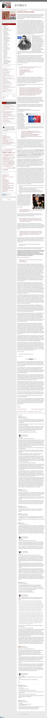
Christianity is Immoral (5, 136)
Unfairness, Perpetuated (6, 182)
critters (3, 155)
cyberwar (7, 155)
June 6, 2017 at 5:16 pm (24, 596)
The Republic (4, 138)
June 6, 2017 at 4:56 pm (24, 583)
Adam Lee (10, 85)
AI (6, 149)
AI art (8, 149)
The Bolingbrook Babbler (7, 61)
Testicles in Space (5, 189)
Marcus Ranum (23, 435)
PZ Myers (9, 74)
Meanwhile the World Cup (7, 107)
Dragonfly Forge (5, 157)
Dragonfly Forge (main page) (6, 137)
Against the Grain (6, 27)
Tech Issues (11, 0)
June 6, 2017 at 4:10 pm (24, 524)
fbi (4, 158)
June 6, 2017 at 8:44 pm (24, 701)
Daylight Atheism (6, 33)
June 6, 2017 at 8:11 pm (24, 674)
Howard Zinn (11, 158)
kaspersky (30, 133)
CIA (11, 152)
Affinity (4, 26)
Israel (13, 158)
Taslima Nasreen (6, 59)
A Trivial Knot (5, 25)
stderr (43, 14)
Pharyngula (5, 52)
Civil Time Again (4, 88)
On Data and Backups (5, 180)
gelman (32, 361)
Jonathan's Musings (6, 44)
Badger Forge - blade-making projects (8, 187)
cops (5, 154)
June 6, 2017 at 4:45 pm (24, 552)
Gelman (19, 599)
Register (4, 97)
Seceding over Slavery (5, 174)
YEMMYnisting (5, 63)
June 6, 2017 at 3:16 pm (24, 507)
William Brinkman (13, 87)
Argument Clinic (4, 175)
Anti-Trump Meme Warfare (7, 121)
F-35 (13, 157)
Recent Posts (18, 0)
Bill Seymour (5, 31)
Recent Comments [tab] (9, 102)
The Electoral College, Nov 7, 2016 (7, 188)
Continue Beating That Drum (22, 10)
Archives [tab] (14, 102)
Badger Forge (4, 135)
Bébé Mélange (9, 82)
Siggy (9, 72)
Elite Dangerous (10, 157)
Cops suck (9, 154)
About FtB (3, 0)
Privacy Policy (7, 0)
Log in (3, 98)
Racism (13, 161)
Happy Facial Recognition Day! (7, 114)
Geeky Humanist (5, 39)
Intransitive (5, 43)
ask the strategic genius (5, 150)
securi (39, 391)
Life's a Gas (5, 45)
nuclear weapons (5, 161)
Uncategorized (32, 411)
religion (3, 162)
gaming (7, 158)
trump (7, 166)
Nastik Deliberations (6, 49)
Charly (8, 80)
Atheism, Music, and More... (7, 30)
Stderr (4, 58)
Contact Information (5, 140)
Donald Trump (11, 155)
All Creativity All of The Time (7, 104)
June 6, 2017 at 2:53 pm (24, 436)
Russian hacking (6, 162)
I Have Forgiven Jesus (6, 40)
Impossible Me (5, 42)
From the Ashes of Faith (7, 38)
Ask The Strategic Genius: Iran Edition (8, 106)
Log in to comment (38, 411)
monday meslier (5, 159)
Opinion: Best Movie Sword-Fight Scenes (37, 10)
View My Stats (9, 194)
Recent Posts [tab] (4, 102)
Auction (10, 150)
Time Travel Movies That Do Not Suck (8, 139)
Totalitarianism (4, 166)
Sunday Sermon (11, 163)
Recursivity (5, 56)
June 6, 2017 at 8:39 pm (24, 686)
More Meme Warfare (6, 120)
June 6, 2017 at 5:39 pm (24, 647)
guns (8, 158)
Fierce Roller (5, 36)
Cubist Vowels (5, 32)
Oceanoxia (5, 50)
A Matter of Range (5, 181)
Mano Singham (5, 46)
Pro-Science (5, 55)
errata (37, 391)
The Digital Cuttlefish (6, 62)
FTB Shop (15, 0)
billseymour (9, 89)
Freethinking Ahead (6, 37)
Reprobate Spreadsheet (7, 57)
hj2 (28, 16)
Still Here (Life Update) (5, 86)
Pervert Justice (5, 51)
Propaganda (10, 161)
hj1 (26, 16)
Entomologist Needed (5, 81)
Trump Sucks (10, 166)
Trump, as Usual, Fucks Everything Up (8, 118)
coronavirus (13, 154)
